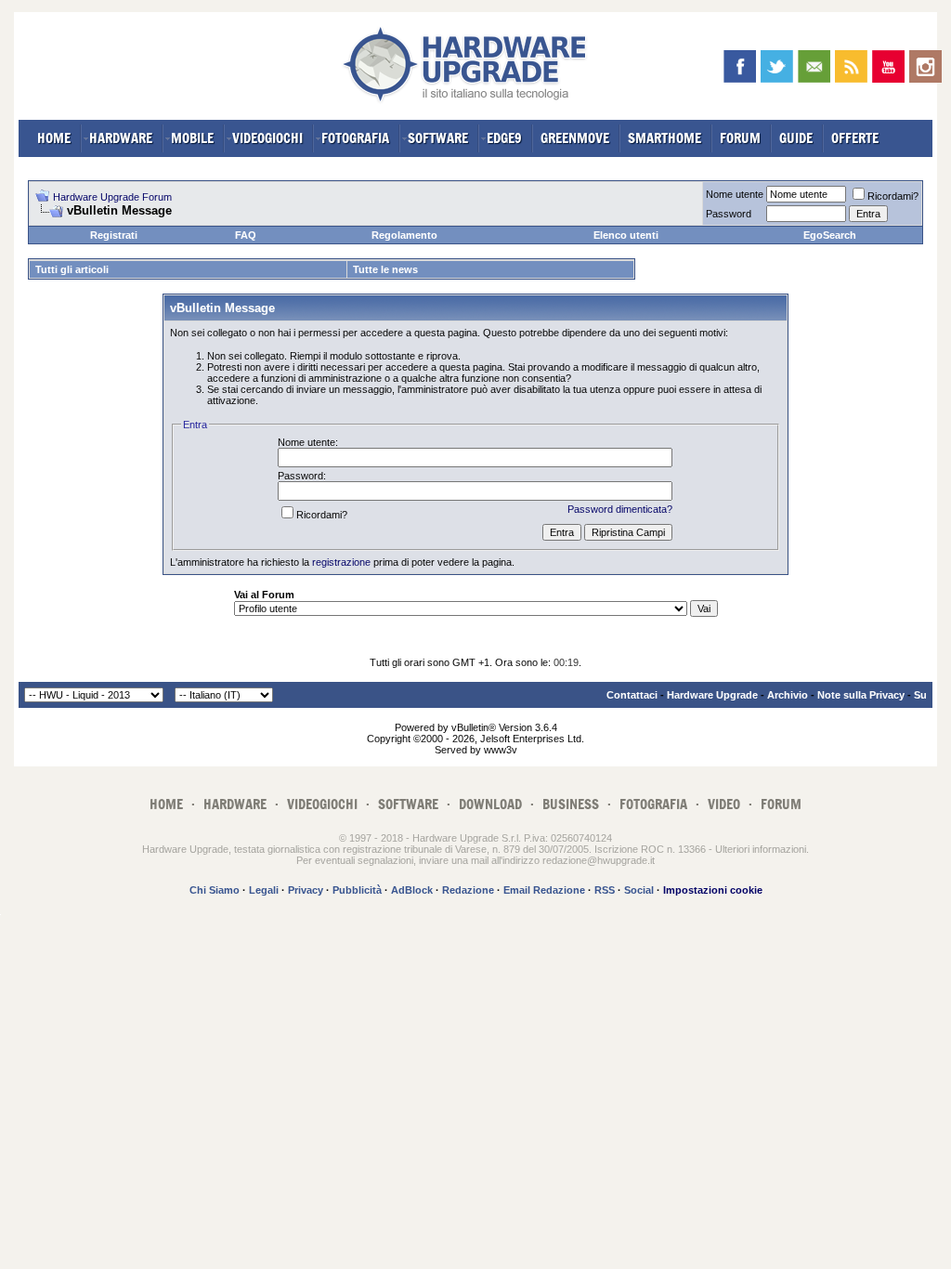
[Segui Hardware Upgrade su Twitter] (777, 66)
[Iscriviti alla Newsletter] (814, 66)
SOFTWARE (438, 138)
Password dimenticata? (619, 509)
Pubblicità (357, 890)
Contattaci (632, 694)
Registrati (113, 235)
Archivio (787, 694)
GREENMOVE (575, 138)
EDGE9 (504, 138)
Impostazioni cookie (712, 890)
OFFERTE (855, 138)
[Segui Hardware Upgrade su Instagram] (925, 66)
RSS (604, 890)
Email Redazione (544, 890)
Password (728, 213)
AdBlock (412, 890)
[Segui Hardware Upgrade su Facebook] (739, 66)
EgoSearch (829, 235)
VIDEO (724, 804)
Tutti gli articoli (72, 269)
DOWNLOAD (490, 804)
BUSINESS (570, 804)
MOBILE (192, 138)
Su (920, 694)
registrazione (341, 562)
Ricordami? (892, 196)
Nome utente (734, 194)
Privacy (305, 890)
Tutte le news (385, 269)
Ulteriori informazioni (760, 849)
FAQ (245, 235)
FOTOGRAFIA (355, 138)
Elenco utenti (625, 235)
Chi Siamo (214, 890)
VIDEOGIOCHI (267, 138)
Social (639, 890)
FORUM (740, 138)
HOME (54, 138)
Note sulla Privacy (861, 694)
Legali (264, 890)
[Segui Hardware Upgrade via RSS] (851, 66)
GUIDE (796, 138)
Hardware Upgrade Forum (112, 197)
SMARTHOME (664, 138)
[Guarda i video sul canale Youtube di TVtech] (888, 66)
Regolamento (404, 235)
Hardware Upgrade (712, 694)
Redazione (468, 890)
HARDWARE (120, 138)
